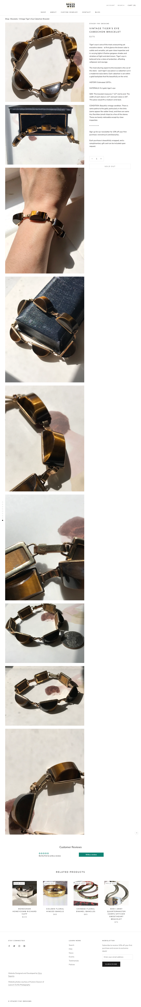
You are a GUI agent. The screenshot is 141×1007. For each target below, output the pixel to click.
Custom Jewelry (69, 12)
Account (111, 5)
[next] (134, 900)
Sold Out (110, 166)
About (53, 12)
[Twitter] (14, 946)
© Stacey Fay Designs (20, 1001)
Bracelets (14, 19)
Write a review (91, 855)
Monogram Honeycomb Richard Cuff (25, 911)
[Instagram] (19, 946)
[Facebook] (9, 946)
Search (121, 5)
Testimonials (74, 961)
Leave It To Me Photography (19, 985)
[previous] (6, 900)
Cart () (132, 5)
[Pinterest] (24, 946)
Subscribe (111, 964)
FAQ (70, 949)
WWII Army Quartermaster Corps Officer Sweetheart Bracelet (116, 914)
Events (71, 957)
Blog (97, 12)
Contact (86, 12)
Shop (43, 12)
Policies (72, 964)
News (71, 953)
